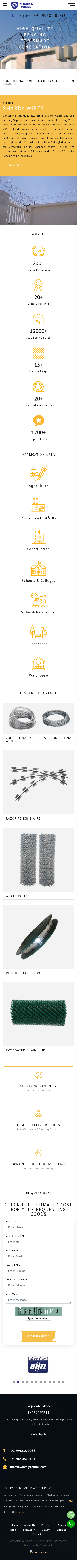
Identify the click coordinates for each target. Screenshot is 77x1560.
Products (47, 1525)
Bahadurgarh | (58, 1500)
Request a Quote (38, 1336)
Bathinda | (60, 1506)
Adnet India (46, 1545)
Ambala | (66, 1494)
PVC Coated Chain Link (25, 1050)
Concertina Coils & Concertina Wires (38, 739)
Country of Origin (16, 1279)
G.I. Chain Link (18, 896)
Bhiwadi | (9, 1512)
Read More (15, 165)
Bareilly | (39, 1506)
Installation (29, 1529)
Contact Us (38, 1534)
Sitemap (61, 1529)
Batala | (49, 1506)
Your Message (14, 1294)
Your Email (12, 1250)
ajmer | (31, 1494)
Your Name (12, 1221)
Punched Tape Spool (24, 973)
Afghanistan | (11, 1494)
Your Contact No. (16, 1236)
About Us (30, 1525)
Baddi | (45, 1500)
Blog (13, 1529)
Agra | (23, 1494)
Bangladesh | (25, 1506)
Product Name (14, 1265)
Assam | (20, 1500)
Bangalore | (10, 1506)
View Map (37, 1434)
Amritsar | (9, 1500)
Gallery (46, 1529)
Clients (62, 1525)
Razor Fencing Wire (23, 818)
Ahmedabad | (33, 1500)
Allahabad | (53, 1494)
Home (15, 1525)
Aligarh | (41, 1494)
